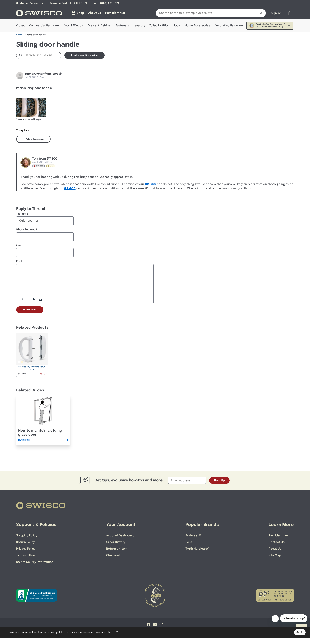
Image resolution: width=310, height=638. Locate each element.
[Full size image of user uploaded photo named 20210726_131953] (31, 107)
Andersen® (193, 535)
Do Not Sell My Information (34, 562)
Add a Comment (34, 139)
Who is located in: (27, 229)
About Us (275, 548)
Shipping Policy (26, 535)
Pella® (189, 542)
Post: (19, 261)
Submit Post (30, 310)
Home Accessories (197, 25)
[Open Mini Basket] (291, 13)
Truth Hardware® (197, 548)
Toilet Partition (159, 25)
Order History (115, 542)
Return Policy (25, 542)
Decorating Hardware (228, 25)
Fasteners (122, 25)
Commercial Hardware (44, 25)
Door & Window (73, 25)
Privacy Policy (26, 548)
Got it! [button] (299, 632)
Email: (20, 245)
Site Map (275, 555)
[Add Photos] (40, 299)
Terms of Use (25, 555)
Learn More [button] (115, 632)
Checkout (113, 555)
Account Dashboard (120, 535)
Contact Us (277, 542)
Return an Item (116, 548)
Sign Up (219, 480)
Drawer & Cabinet (99, 25)
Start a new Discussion (84, 55)
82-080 (150, 184)
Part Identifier (278, 535)
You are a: (22, 214)
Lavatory (139, 25)
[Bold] (21, 299)
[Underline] (34, 299)
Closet (20, 25)
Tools (177, 25)
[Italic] (28, 299)
